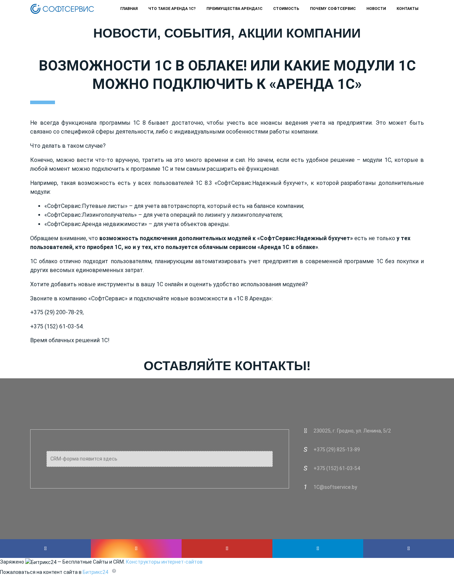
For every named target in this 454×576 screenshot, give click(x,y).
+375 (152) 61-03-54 (337, 468)
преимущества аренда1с (234, 8)
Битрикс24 (95, 572)
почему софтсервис (333, 8)
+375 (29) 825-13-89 (337, 449)
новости (376, 8)
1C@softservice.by (335, 487)
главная (129, 8)
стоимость (286, 8)
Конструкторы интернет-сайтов (164, 562)
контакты (408, 8)
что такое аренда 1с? (172, 8)
